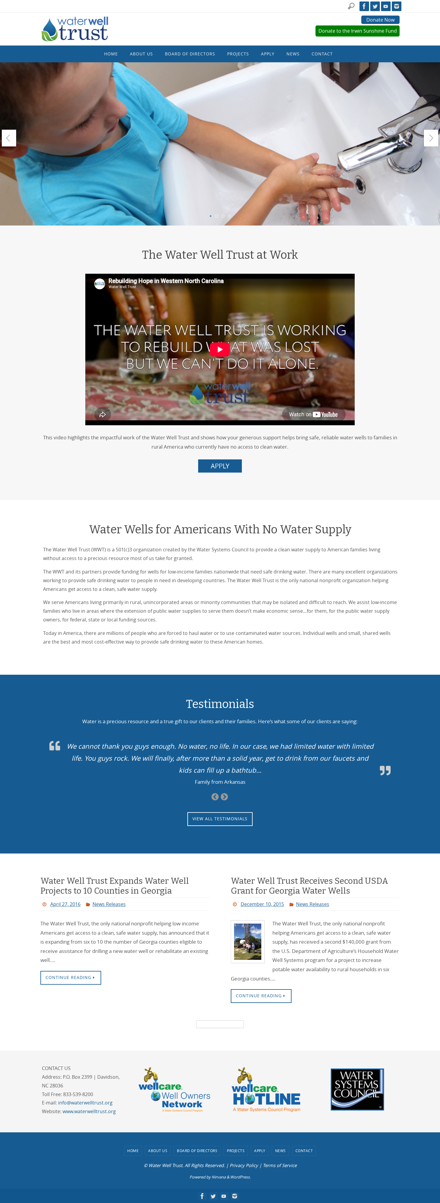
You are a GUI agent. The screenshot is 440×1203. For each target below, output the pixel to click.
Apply (259, 1150)
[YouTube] (386, 6)
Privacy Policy (244, 1165)
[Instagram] (396, 6)
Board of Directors (197, 1150)
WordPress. (240, 1177)
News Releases (109, 904)
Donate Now (380, 19)
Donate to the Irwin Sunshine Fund (357, 31)
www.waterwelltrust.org (89, 1111)
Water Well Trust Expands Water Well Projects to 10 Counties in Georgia (114, 886)
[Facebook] (364, 6)
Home (133, 1150)
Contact (304, 1150)
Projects (236, 1150)
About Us (157, 1150)
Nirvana (219, 1177)
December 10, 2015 (262, 904)
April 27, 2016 (65, 904)
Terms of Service (280, 1165)
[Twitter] (375, 6)
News (280, 1150)
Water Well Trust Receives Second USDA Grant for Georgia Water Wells (309, 886)
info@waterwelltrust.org (85, 1102)
